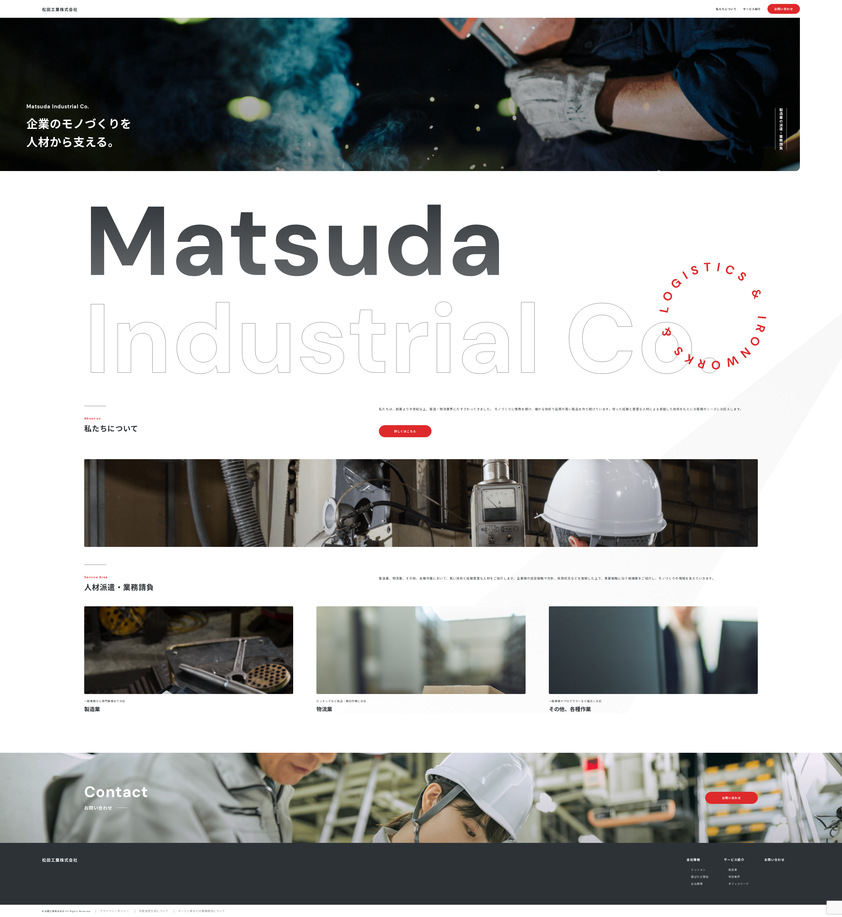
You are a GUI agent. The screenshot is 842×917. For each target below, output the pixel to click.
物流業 (324, 709)
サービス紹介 (752, 9)
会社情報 (693, 859)
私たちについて (726, 9)
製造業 (92, 709)
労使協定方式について (153, 911)
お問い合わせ (783, 9)
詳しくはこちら (405, 431)
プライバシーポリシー (114, 911)
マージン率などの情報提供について (201, 911)
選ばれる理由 (699, 876)
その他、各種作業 (570, 709)
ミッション (698, 869)
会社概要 (697, 883)
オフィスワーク (738, 883)
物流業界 (734, 876)
